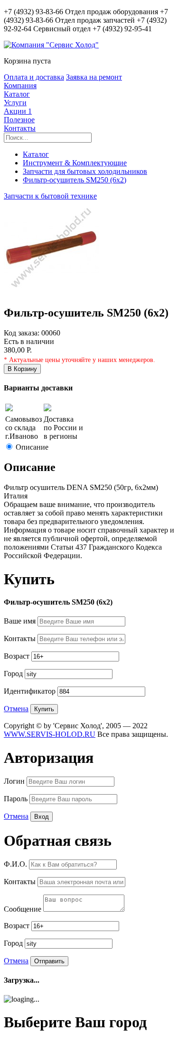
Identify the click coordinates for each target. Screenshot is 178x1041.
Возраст (17, 656)
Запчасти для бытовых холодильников (85, 171)
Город (14, 674)
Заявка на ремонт (94, 77)
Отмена (16, 709)
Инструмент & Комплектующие (75, 163)
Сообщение (23, 909)
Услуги (15, 103)
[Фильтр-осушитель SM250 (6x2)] (51, 293)
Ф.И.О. (16, 864)
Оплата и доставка (34, 77)
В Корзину (22, 368)
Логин (15, 781)
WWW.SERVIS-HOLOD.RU (49, 734)
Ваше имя (20, 621)
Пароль (16, 799)
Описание (32, 447)
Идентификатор (30, 691)
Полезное (19, 120)
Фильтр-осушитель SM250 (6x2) (74, 180)
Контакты (20, 128)
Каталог (17, 94)
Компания (20, 85)
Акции (18, 111)
